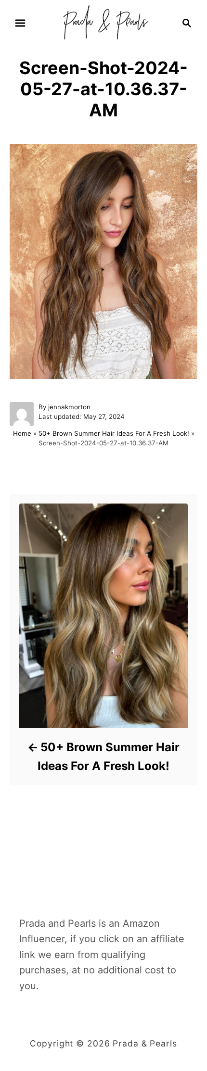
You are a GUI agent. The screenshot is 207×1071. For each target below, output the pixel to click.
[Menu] (20, 23)
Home (22, 433)
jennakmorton (69, 407)
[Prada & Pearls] (103, 22)
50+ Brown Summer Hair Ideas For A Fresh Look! (114, 433)
